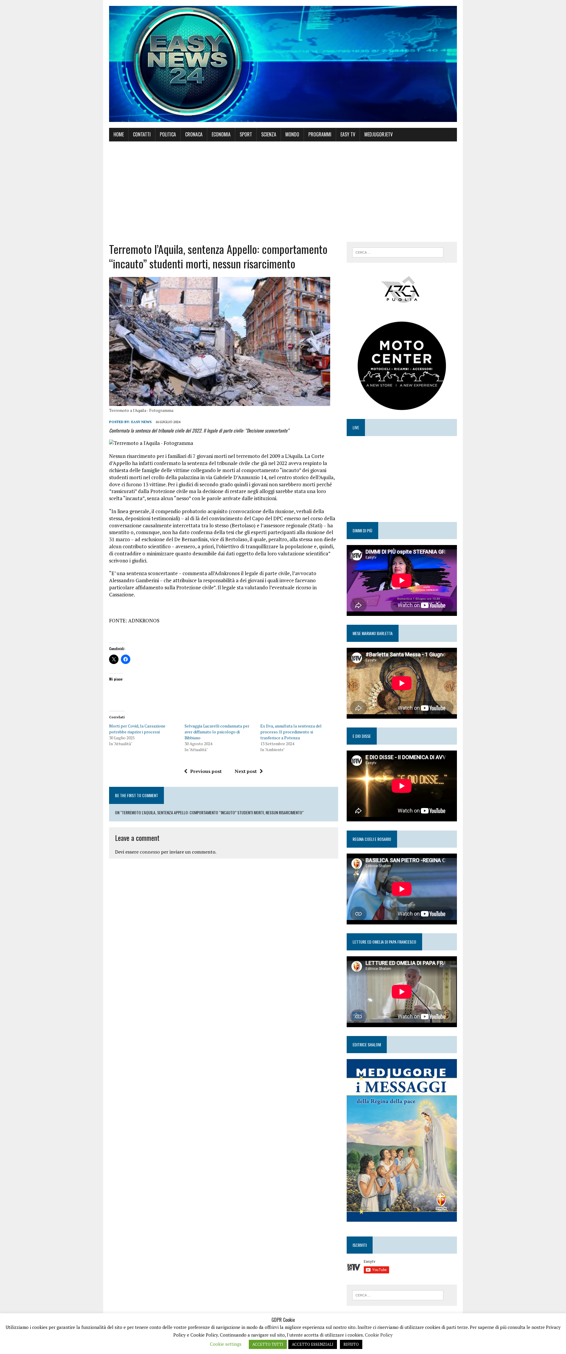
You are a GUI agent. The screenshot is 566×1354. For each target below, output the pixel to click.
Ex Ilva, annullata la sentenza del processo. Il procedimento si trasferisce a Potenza (291, 731)
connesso (150, 852)
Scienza (268, 134)
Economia (221, 134)
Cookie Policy (379, 1335)
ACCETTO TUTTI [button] (267, 1344)
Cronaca (194, 134)
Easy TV (347, 134)
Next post (246, 771)
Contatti (142, 134)
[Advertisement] (283, 191)
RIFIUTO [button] (351, 1344)
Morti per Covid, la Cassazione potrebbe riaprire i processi (137, 729)
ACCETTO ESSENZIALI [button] (312, 1344)
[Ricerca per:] (397, 252)
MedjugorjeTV (378, 134)
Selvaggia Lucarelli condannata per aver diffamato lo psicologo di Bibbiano (217, 731)
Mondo (292, 134)
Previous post (206, 771)
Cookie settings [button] (225, 1344)
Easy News (141, 422)
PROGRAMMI (319, 134)
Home (118, 134)
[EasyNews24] (283, 64)
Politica (168, 134)
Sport (246, 134)
